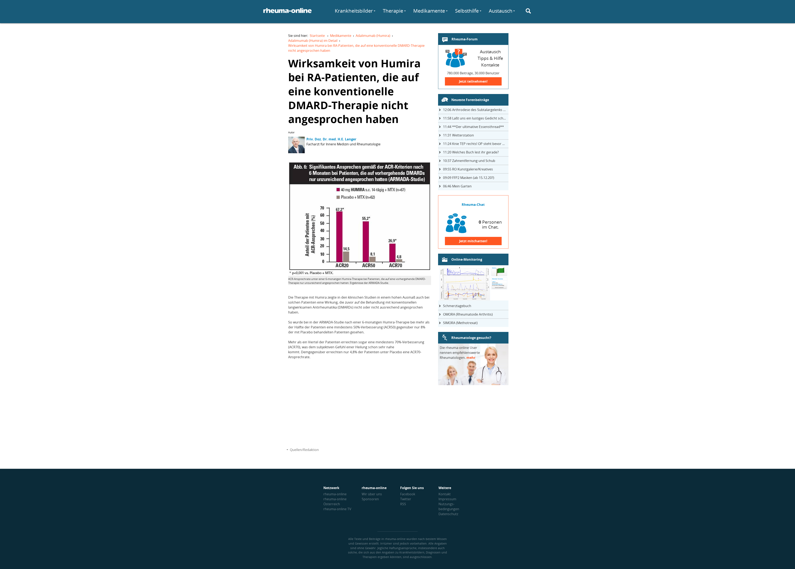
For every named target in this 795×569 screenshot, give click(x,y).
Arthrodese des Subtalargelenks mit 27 (475, 109)
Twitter (405, 499)
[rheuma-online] (287, 13)
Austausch (500, 10)
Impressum (447, 499)
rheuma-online (335, 494)
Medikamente (429, 10)
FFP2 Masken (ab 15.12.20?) (468, 177)
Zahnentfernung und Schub (469, 160)
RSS (403, 504)
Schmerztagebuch (457, 306)
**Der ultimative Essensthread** (473, 126)
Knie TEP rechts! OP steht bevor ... (474, 143)
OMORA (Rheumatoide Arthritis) (468, 314)
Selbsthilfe (467, 10)
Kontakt (444, 494)
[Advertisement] (359, 408)
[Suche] (528, 11)
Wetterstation (458, 135)
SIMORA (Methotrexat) (460, 323)
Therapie (393, 10)
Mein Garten (457, 186)
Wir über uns (372, 494)
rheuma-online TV (337, 509)
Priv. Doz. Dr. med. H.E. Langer (331, 139)
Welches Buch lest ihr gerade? (471, 152)
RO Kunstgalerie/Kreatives (468, 169)
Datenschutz (448, 514)
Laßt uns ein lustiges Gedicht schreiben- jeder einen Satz (475, 118)
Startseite (317, 35)
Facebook (407, 494)
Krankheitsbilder (354, 10)
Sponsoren (370, 499)
